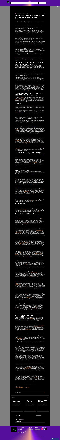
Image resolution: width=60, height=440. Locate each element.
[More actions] (44, 13)
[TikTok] (46, 429)
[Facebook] (44, 429)
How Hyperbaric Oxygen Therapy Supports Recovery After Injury (16, 401)
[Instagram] (42, 429)
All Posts (12, 7)
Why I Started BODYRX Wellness (42, 401)
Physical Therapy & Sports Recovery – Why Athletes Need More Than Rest (30, 401)
